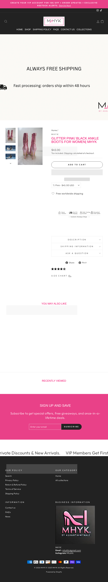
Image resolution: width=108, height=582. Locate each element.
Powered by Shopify (54, 572)
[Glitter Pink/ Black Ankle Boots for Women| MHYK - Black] (14, 356)
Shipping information (77, 246)
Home (19, 29)
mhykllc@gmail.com (71, 550)
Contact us (68, 29)
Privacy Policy (11, 480)
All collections (61, 480)
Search (8, 476)
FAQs (56, 29)
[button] (77, 172)
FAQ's (8, 512)
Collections (84, 29)
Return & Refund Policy (16, 484)
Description (77, 239)
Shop (28, 29)
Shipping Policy (42, 29)
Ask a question (77, 253)
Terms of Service (13, 489)
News (7, 516)
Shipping (68, 153)
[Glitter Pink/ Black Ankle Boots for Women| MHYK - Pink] (18, 356)
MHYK (55, 134)
